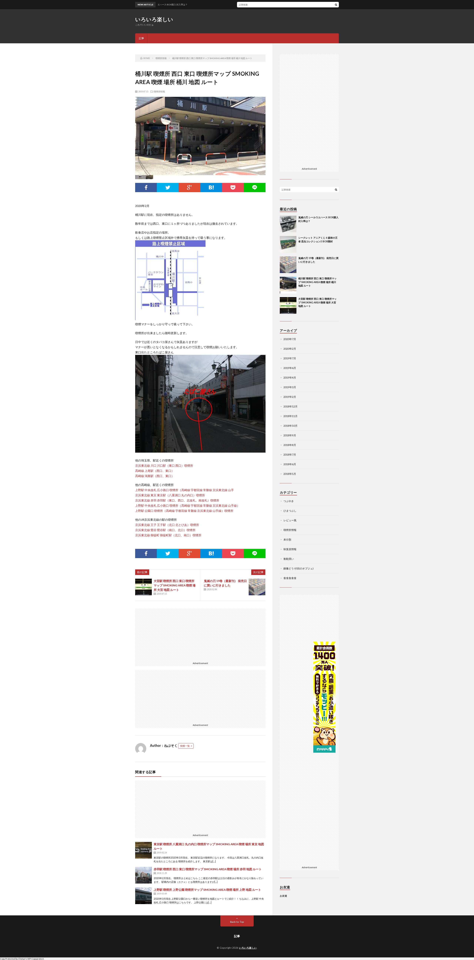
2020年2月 (289, 348)
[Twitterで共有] (167, 187)
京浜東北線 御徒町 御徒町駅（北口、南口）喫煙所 (168, 535)
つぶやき (288, 501)
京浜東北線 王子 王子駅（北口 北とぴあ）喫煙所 (167, 524)
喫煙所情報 (159, 91)
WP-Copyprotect (35, 958)
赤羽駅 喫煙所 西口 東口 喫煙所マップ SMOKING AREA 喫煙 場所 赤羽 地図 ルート (208, 869)
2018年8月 (289, 444)
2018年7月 (289, 454)
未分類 (287, 539)
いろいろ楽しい (154, 19)
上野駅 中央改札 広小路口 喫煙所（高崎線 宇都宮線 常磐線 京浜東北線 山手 (184, 490)
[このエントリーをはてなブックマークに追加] (211, 187)
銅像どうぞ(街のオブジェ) (298, 568)
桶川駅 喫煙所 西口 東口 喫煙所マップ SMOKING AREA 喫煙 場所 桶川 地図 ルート (317, 282)
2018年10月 (290, 425)
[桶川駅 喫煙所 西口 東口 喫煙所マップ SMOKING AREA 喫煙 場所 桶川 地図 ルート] (288, 285)
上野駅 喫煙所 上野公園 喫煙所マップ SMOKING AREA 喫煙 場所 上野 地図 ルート (207, 889)
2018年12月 (290, 406)
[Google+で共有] (189, 187)
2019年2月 (289, 396)
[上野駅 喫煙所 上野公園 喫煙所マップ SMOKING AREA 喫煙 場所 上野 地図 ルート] (143, 895)
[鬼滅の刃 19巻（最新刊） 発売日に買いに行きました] (257, 587)
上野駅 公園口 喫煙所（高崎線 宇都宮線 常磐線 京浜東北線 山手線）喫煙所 (184, 510)
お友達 (283, 895)
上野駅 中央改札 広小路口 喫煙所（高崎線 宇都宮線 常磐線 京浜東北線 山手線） (187, 505)
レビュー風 (289, 520)
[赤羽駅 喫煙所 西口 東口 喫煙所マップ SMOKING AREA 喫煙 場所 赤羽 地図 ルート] (143, 875)
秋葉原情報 (289, 549)
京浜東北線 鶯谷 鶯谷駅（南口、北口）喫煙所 (165, 530)
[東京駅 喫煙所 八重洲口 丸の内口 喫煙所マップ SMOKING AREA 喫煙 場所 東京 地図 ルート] (143, 850)
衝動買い (288, 558)
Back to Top (237, 921)
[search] (336, 4)
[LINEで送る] (255, 187)
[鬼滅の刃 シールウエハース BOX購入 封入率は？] (288, 224)
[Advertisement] (200, 634)
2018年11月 (290, 416)
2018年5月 (289, 473)
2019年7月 (289, 358)
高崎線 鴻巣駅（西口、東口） (154, 476)
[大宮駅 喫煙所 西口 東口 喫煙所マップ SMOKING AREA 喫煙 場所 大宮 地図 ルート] (143, 587)
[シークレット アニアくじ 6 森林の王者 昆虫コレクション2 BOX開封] (288, 244)
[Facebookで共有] (146, 187)
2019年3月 (289, 387)
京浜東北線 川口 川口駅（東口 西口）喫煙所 (164, 465)
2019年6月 (289, 367)
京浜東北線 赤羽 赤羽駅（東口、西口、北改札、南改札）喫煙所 (177, 500)
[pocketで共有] (233, 187)
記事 (141, 38)
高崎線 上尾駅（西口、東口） (154, 470)
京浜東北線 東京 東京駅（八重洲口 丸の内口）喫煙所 (170, 495)
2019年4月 (289, 377)
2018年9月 (289, 435)
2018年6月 (289, 464)
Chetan (21, 958)
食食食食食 (289, 578)
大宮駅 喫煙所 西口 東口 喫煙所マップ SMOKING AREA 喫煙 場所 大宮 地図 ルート (175, 585)
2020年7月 (289, 339)
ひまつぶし (289, 510)
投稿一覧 (185, 745)
